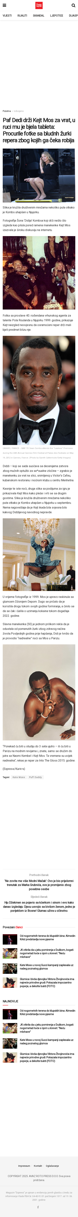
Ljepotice (56, 15)
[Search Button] (73, 5)
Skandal (38, 15)
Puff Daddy (35, 777)
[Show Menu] (4, 5)
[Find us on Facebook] (38, 1207)
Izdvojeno (19, 111)
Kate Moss (19, 777)
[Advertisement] (39, 63)
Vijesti (7, 15)
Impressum (24, 1166)
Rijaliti (22, 15)
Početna (7, 111)
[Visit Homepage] (39, 5)
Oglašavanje (52, 1166)
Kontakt (38, 1166)
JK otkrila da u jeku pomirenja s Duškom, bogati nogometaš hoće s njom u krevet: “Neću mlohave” (46, 953)
